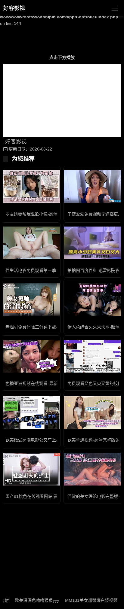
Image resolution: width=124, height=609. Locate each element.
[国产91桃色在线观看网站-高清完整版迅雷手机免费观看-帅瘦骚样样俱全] (31, 469)
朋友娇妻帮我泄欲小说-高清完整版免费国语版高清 (52, 214)
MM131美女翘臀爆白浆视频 (86, 600)
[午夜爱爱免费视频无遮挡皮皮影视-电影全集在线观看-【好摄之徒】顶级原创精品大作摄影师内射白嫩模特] (93, 186)
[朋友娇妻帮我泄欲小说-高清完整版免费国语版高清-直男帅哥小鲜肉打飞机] (31, 186)
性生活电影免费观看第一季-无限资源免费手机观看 (52, 270)
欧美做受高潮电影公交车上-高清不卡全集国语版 (50, 439)
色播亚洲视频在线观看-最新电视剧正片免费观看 (50, 383)
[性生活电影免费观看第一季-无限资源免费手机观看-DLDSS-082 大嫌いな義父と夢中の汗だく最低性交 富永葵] (31, 243)
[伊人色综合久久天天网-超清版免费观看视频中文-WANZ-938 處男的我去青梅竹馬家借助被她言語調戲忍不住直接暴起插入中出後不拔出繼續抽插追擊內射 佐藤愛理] (93, 299)
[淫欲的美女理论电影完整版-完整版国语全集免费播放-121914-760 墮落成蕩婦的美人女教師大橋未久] (93, 469)
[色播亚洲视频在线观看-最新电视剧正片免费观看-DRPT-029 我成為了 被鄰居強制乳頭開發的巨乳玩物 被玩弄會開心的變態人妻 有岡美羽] (31, 356)
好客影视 (14, 8)
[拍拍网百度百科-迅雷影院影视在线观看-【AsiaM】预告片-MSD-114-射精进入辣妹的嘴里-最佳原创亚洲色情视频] (93, 243)
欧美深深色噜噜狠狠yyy (31, 600)
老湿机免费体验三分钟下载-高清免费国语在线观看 (52, 326)
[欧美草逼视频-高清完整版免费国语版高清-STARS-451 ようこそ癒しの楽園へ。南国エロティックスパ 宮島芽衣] (93, 412)
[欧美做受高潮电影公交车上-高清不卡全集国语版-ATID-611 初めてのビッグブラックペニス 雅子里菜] (31, 412)
